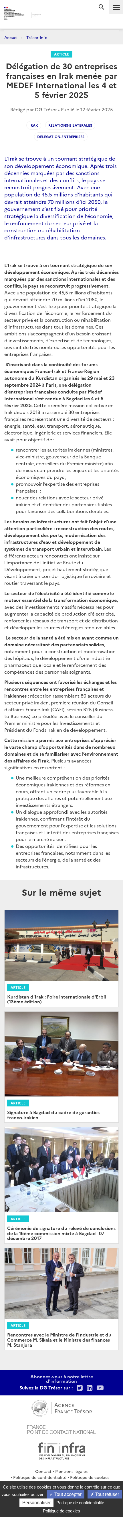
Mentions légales (71, 1471)
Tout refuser (106, 1494)
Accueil (11, 37)
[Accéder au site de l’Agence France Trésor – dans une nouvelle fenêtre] (61, 1407)
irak (33, 125)
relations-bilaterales (70, 125)
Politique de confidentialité (39, 1477)
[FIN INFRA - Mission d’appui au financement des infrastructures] (61, 1450)
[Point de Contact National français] (61, 1429)
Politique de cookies (89, 1477)
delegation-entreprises (60, 136)
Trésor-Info (36, 37)
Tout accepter (67, 1494)
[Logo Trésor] (51, 16)
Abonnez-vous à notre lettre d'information (61, 1378)
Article (61, 54)
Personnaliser (36, 1502)
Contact (43, 1471)
